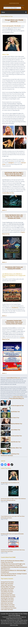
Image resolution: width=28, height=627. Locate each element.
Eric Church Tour (15, 417)
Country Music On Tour (8, 192)
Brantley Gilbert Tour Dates (8, 586)
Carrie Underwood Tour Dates (8, 608)
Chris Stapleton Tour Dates (8, 606)
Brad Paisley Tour (15, 411)
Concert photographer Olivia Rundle (11, 25)
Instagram (11, 162)
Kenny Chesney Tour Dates (7, 604)
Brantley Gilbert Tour (16, 447)
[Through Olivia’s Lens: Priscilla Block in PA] (13, 475)
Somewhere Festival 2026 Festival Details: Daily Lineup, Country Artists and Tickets (14, 322)
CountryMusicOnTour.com (13, 377)
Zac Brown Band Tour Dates (8, 595)
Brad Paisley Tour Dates (7, 590)
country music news (18, 396)
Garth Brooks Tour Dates (7, 598)
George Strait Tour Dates (7, 581)
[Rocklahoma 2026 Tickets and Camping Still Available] (13, 526)
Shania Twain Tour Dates (7, 583)
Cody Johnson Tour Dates (7, 588)
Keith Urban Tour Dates (7, 603)
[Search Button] (22, 7)
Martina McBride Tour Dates (8, 596)
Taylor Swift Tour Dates (7, 585)
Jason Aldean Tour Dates (7, 591)
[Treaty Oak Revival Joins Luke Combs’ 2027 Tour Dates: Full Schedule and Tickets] (13, 509)
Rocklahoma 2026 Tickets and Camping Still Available (14, 267)
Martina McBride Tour (16, 423)
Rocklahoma (15, 307)
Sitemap (18, 615)
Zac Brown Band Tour (16, 435)
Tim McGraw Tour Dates (7, 455)
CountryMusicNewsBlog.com (16, 398)
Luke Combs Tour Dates (7, 609)
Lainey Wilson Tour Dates (7, 599)
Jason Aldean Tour (15, 429)
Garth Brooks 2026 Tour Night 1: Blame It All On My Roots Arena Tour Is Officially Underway (14, 174)
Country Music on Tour (20, 621)
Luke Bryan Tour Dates (6, 593)
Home (3, 12)
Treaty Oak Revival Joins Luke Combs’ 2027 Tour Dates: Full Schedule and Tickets (14, 216)
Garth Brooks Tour (15, 441)
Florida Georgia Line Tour (17, 405)
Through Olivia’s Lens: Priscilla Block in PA (14, 20)
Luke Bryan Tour (15, 453)
